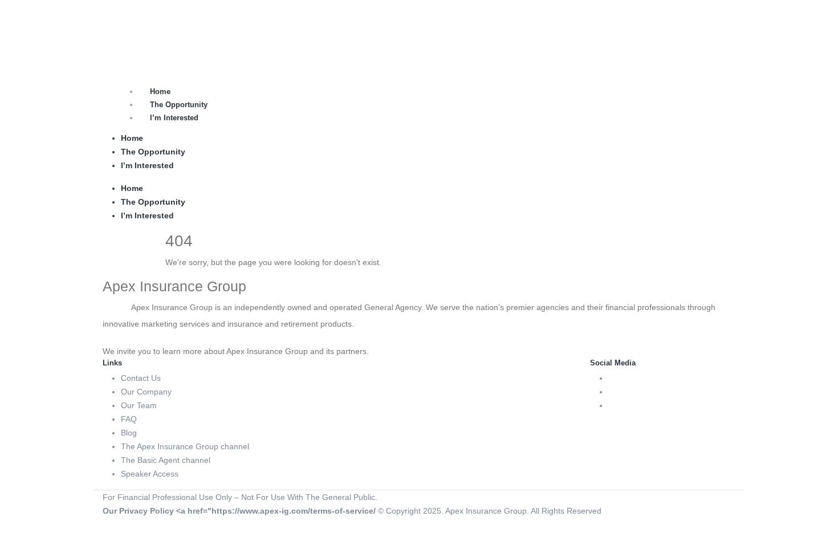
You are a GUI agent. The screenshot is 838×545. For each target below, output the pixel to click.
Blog (129, 432)
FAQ (129, 419)
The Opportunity (179, 104)
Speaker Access (149, 473)
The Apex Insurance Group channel (185, 446)
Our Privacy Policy (138, 510)
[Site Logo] (131, 27)
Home (160, 91)
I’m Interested (174, 117)
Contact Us (141, 378)
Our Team (139, 405)
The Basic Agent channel (165, 460)
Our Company (146, 391)
